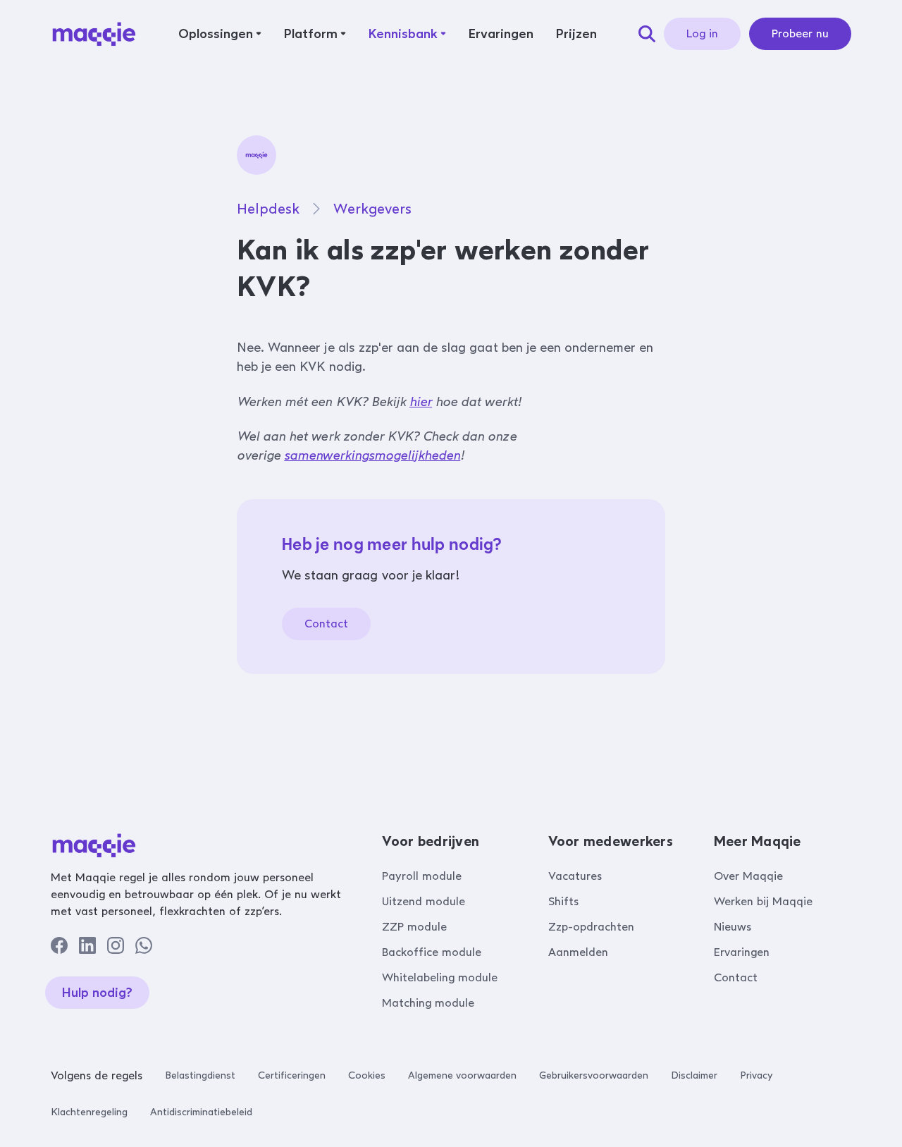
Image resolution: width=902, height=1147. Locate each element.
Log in (702, 33)
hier (420, 402)
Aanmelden (578, 952)
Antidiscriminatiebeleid (201, 1112)
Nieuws (732, 926)
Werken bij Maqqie (763, 901)
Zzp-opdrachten (591, 926)
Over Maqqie (748, 876)
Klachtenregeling (89, 1112)
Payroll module (422, 876)
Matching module (428, 1003)
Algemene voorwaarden (462, 1075)
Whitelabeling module (440, 977)
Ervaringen (742, 952)
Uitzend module (423, 901)
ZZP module (414, 926)
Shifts (563, 901)
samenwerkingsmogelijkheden (372, 455)
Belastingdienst (200, 1075)
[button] (219, 34)
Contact (326, 623)
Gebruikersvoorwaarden (593, 1075)
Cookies (366, 1075)
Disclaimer (694, 1075)
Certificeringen (292, 1075)
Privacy (756, 1075)
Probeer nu (800, 33)
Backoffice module (431, 952)
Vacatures (575, 876)
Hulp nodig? (97, 992)
